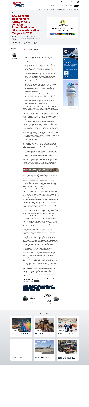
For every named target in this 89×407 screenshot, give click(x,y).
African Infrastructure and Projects (27, 43)
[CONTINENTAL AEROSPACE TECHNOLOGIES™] (41, 169)
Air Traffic (42, 287)
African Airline (19, 43)
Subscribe (76, 5)
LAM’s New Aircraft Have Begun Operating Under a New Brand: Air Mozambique (43, 357)
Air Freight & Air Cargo (37, 43)
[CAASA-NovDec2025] (70, 95)
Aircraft (48, 287)
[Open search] (78, 2)
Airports (53, 287)
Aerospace (40, 9)
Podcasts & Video (69, 5)
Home (36, 9)
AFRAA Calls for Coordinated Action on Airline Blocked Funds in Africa (20, 357)
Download (36, 281)
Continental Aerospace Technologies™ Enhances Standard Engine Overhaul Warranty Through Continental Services (66, 357)
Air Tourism (36, 287)
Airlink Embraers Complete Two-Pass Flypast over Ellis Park (21, 334)
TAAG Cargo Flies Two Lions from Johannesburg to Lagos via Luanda (42, 334)
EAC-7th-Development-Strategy (28, 281)
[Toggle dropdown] (57, 5)
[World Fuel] (70, 63)
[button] (41, 49)
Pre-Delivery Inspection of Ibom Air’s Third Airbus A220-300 (67, 334)
